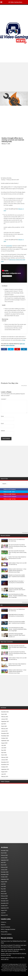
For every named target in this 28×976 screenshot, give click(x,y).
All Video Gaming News (15, 2)
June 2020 (3, 747)
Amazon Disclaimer (5, 927)
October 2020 (4, 738)
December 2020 (5, 733)
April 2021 (3, 723)
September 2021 (5, 721)
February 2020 (4, 757)
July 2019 (3, 774)
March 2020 (4, 755)
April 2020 (3, 752)
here (24, 340)
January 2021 (4, 731)
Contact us (3, 922)
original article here (9, 345)
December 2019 (5, 762)
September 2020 (5, 740)
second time (9, 245)
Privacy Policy (4, 931)
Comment (3, 399)
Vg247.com (22, 343)
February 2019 (4, 776)
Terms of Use (17, 970)
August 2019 (4, 771)
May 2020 (3, 750)
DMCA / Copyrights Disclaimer (8, 929)
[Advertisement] (14, 78)
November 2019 (5, 764)
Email (2, 423)
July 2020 (3, 745)
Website (3, 430)
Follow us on (10, 489)
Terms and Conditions (6, 934)
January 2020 (4, 759)
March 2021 (4, 726)
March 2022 (4, 714)
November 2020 (5, 735)
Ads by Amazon (24, 385)
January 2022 (4, 719)
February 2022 (4, 716)
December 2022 (5, 711)
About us (3, 924)
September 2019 (5, 769)
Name (2, 416)
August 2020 (4, 743)
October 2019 (4, 766)
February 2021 (4, 728)
